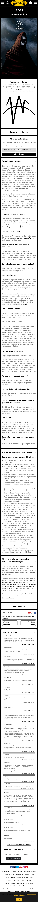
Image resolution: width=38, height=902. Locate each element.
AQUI (20, 227)
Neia (5, 792)
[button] (19, 103)
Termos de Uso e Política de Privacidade (24, 894)
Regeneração (26, 616)
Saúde (32, 616)
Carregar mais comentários (19, 844)
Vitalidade (4, 618)
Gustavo (6, 677)
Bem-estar (7, 616)
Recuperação (18, 616)
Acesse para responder (28, 644)
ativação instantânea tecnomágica (18, 587)
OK (19, 899)
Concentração (18, 466)
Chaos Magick (7, 227)
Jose (5, 835)
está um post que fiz (24, 238)
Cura (12, 616)
